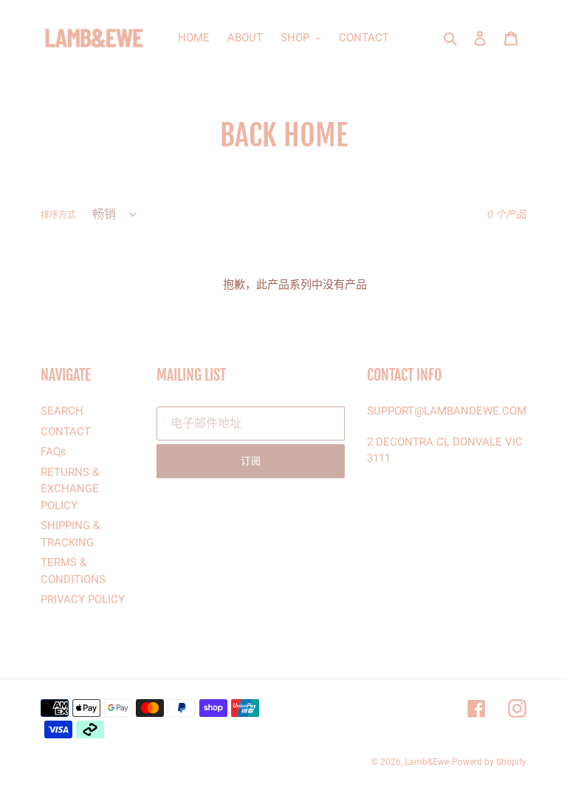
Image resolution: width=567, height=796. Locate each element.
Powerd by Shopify (489, 762)
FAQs (53, 451)
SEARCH (62, 411)
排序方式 (58, 215)
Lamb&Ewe (427, 762)
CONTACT (66, 431)
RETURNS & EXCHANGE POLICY (70, 489)
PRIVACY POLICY (83, 599)
